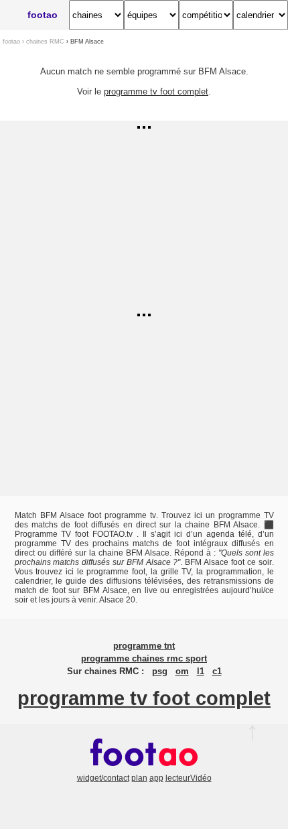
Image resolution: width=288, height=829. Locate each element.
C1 (217, 671)
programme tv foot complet (156, 91)
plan (139, 778)
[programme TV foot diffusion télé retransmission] (144, 768)
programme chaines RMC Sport (144, 658)
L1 (200, 671)
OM (182, 671)
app (156, 778)
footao (42, 14)
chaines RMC (45, 41)
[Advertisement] (144, 214)
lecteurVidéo (188, 778)
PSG (159, 671)
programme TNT (144, 646)
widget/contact (103, 778)
